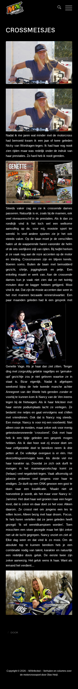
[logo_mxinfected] (32, 8)
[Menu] (66, 8)
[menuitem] (57, 8)
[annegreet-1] (39, 62)
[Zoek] (57, 8)
